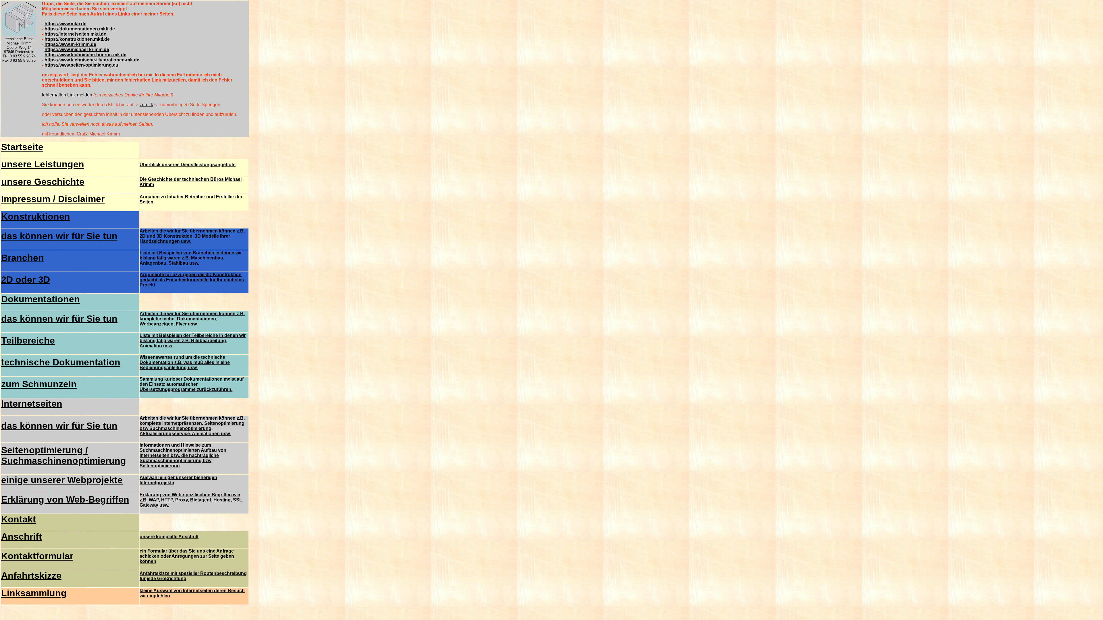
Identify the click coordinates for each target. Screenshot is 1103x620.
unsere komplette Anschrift (169, 536)
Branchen (22, 258)
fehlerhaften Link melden (67, 94)
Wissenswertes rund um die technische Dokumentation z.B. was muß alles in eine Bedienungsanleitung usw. (185, 362)
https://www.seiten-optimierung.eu (81, 65)
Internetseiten (31, 403)
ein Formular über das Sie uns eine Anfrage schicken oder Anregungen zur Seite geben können (187, 556)
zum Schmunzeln (39, 384)
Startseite (22, 147)
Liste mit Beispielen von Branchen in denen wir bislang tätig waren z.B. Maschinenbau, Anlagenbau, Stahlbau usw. (191, 258)
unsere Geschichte (42, 182)
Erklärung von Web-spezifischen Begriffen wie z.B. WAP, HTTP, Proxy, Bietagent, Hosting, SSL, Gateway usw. (191, 499)
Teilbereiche (28, 340)
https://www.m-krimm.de (70, 44)
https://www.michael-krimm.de (77, 49)
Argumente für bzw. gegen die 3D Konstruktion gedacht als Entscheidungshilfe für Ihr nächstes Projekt (192, 279)
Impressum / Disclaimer (53, 199)
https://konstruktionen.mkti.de (77, 39)
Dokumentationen (40, 299)
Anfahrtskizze (31, 575)
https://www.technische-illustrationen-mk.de (92, 59)
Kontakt (18, 519)
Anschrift (21, 536)
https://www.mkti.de (65, 23)
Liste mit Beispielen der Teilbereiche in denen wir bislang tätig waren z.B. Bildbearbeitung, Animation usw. (193, 340)
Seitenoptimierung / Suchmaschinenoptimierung (63, 455)
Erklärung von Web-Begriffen (65, 499)
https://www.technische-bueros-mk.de (85, 54)
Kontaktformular (37, 556)
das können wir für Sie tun (59, 236)
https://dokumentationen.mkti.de (80, 28)
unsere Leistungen (42, 164)
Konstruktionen (35, 216)
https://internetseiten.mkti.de (75, 34)
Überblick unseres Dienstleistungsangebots (188, 164)
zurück (146, 104)
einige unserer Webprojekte (62, 480)
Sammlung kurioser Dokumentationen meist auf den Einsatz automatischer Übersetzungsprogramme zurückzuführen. (192, 384)
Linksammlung (34, 593)
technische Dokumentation (60, 362)
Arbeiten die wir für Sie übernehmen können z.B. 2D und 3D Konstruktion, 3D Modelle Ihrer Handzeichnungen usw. (192, 236)
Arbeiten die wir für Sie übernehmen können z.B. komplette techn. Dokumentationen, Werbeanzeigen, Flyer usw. (192, 318)
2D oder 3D (25, 279)
